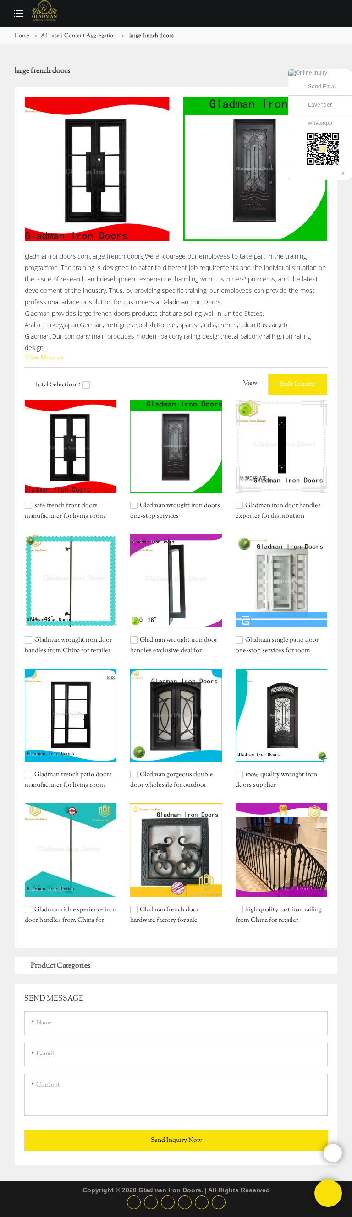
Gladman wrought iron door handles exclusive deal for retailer (173, 650)
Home (22, 36)
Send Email (322, 86)
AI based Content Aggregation (78, 36)
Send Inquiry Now (176, 1140)
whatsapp (320, 123)
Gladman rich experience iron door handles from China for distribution (70, 919)
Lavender (320, 105)
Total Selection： (58, 384)
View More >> (44, 357)
